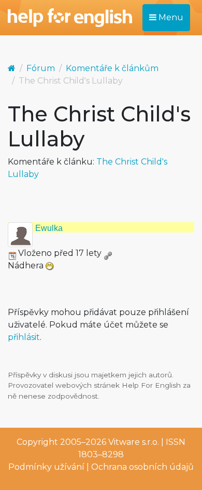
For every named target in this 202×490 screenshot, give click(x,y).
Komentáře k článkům (112, 68)
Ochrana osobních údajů (142, 467)
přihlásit (24, 337)
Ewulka (49, 228)
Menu (169, 17)
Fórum (40, 68)
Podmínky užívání (46, 467)
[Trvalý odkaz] (108, 253)
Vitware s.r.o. (133, 442)
